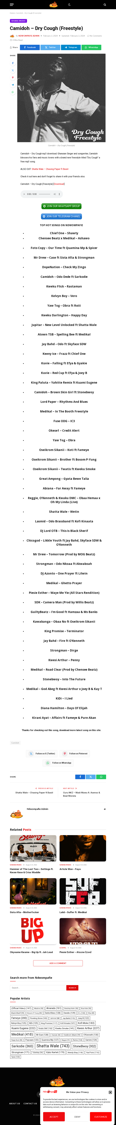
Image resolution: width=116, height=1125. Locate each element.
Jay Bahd (69, 1018)
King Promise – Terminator (64, 631)
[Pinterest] (13, 77)
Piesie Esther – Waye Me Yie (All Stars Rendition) (64, 593)
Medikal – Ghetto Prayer (64, 583)
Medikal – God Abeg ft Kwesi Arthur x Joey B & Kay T (64, 689)
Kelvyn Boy (18, 1023)
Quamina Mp (50, 1040)
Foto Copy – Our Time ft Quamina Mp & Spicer (64, 248)
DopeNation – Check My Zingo (64, 267)
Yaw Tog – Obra (64, 440)
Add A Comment (58, 963)
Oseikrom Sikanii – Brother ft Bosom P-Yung (64, 459)
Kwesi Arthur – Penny (64, 660)
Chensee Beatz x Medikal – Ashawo (64, 238)
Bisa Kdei (86, 1008)
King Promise (49, 1023)
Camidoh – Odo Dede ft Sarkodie (64, 277)
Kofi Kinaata (67, 1023)
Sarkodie (22, 1046)
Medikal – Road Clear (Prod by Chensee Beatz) (64, 670)
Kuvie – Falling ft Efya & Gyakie (64, 363)
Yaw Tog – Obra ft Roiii (64, 305)
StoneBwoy (84, 1046)
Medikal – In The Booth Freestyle (64, 411)
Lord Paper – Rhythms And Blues (64, 402)
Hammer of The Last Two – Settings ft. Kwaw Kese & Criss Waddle (31, 871)
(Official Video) (21, 1008)
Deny (77, 1116)
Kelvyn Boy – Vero (64, 296)
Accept (54, 1116)
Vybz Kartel (55, 1052)
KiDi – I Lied (64, 698)
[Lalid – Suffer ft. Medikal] (83, 891)
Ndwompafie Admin (29, 36)
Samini (91, 1040)
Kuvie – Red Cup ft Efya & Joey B (64, 373)
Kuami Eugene (23, 1028)
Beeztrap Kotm (71, 1008)
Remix (77, 1040)
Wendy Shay (75, 1052)
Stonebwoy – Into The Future (64, 679)
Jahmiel (55, 1018)
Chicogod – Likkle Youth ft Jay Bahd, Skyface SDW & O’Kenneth (64, 542)
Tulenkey (38, 1053)
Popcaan (32, 1040)
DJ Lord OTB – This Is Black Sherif (64, 531)
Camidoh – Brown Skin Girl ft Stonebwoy (64, 392)
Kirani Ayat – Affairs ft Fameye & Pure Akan (64, 718)
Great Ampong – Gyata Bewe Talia (64, 479)
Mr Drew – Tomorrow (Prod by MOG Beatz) (64, 554)
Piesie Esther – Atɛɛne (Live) (76, 952)
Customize (100, 1116)
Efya (91, 1013)
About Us (14, 1103)
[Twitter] (13, 70)
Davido (69, 1013)
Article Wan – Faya (70, 869)
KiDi (33, 1023)
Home (12, 13)
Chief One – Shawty (64, 233)
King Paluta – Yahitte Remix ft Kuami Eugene (64, 382)
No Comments (96, 36)
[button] (110, 1092)
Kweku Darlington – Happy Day (64, 315)
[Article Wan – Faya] (83, 848)
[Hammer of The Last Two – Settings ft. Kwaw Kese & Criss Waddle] (33, 848)
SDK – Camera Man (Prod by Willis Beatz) (64, 602)
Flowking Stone (38, 1018)
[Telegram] (13, 85)
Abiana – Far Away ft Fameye (64, 488)
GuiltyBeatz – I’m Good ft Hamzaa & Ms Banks (64, 612)
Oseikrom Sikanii (72, 1035)
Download (59, 184)
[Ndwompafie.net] (54, 4)
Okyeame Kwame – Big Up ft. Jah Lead (31, 952)
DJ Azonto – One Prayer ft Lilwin (64, 573)
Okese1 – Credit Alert (64, 430)
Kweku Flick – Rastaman (64, 286)
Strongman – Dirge (64, 650)
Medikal (22, 1034)
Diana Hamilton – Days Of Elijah (64, 708)
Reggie (66, 1040)
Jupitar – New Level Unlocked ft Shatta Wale (64, 325)
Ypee (15, 1057)
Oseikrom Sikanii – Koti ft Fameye (64, 450)
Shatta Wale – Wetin (64, 512)
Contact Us (30, 1103)
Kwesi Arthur (88, 1028)
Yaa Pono (92, 1052)
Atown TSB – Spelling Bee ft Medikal (64, 334)
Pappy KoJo (16, 1040)
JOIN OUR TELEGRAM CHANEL (63, 216)
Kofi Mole (86, 1023)
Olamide (56, 1035)
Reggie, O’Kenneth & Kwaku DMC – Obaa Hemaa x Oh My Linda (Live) (64, 500)
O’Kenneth (90, 1035)
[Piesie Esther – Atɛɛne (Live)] (83, 931)
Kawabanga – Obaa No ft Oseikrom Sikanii (64, 622)
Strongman (20, 1052)
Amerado (53, 1008)
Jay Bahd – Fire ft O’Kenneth (64, 641)
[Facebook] (13, 63)
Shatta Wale (53, 1045)
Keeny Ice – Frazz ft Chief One (64, 354)
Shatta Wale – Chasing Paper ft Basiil (50, 169)
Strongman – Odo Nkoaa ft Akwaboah (64, 564)
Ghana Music (18, 21)
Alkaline (38, 1008)
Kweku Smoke (64, 1028)
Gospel (63, 948)
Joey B (83, 1018)
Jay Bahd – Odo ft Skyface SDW (64, 344)
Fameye (19, 1017)
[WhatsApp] (13, 92)
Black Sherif (17, 1013)
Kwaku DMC (45, 1029)
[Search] (104, 4)
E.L (81, 1013)
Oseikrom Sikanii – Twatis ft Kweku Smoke (64, 469)
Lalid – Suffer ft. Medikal (73, 912)
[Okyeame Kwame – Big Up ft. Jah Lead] (33, 931)
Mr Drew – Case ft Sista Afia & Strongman (64, 257)
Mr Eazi (42, 1035)
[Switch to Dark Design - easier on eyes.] (69, 4)
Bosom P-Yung (34, 1013)
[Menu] (12, 4)
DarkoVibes (53, 1013)
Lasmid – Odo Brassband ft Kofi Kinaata (64, 521)
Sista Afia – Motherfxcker (24, 912)
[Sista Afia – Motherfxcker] (33, 891)
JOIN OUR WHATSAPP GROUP (63, 206)
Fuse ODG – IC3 (64, 421)
